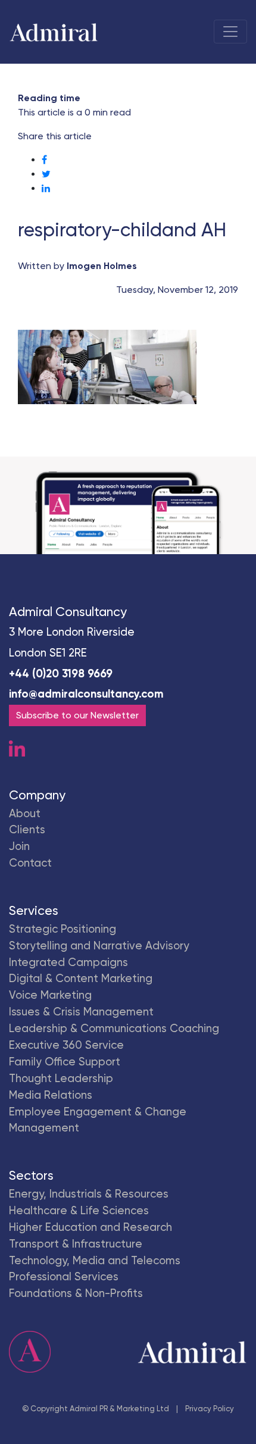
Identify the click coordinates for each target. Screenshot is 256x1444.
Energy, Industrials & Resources (88, 1194)
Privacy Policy (209, 1408)
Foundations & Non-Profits (76, 1293)
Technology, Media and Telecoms (94, 1260)
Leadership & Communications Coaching (114, 1028)
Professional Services (63, 1276)
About (24, 813)
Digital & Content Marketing (80, 978)
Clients (27, 829)
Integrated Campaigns (68, 962)
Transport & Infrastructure (75, 1244)
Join (19, 846)
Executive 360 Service (66, 1045)
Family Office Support (64, 1061)
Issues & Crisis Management (81, 1011)
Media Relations (50, 1095)
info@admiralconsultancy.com (86, 694)
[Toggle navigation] (230, 31)
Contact (30, 863)
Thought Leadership (61, 1078)
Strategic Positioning (62, 929)
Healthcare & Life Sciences (79, 1210)
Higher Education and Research (90, 1227)
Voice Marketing (50, 995)
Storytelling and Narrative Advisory (99, 945)
